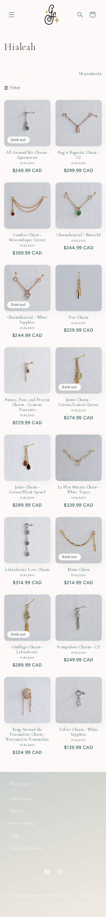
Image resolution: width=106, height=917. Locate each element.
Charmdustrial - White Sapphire (27, 320)
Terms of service (55, 904)
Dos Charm (78, 317)
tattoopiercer (29, 895)
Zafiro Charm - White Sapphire (78, 732)
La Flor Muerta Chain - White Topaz (78, 490)
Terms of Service (26, 848)
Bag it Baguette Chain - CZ (78, 155)
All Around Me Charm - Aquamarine (27, 155)
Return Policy (22, 823)
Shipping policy (85, 904)
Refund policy (89, 895)
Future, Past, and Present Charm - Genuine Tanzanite (27, 404)
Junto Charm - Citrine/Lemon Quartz (78, 402)
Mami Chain (78, 569)
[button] (11, 14)
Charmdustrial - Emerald (78, 234)
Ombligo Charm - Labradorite (27, 649)
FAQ (14, 836)
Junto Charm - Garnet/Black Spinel (27, 490)
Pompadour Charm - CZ (78, 647)
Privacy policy (25, 904)
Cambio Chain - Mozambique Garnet (27, 237)
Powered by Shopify (57, 895)
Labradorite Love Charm (27, 569)
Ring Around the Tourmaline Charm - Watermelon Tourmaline (27, 734)
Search (16, 811)
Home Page (21, 798)
